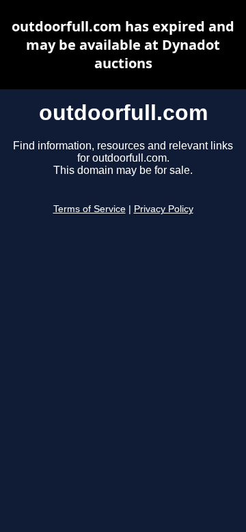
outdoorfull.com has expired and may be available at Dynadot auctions (123, 44)
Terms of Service (89, 209)
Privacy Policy (163, 209)
